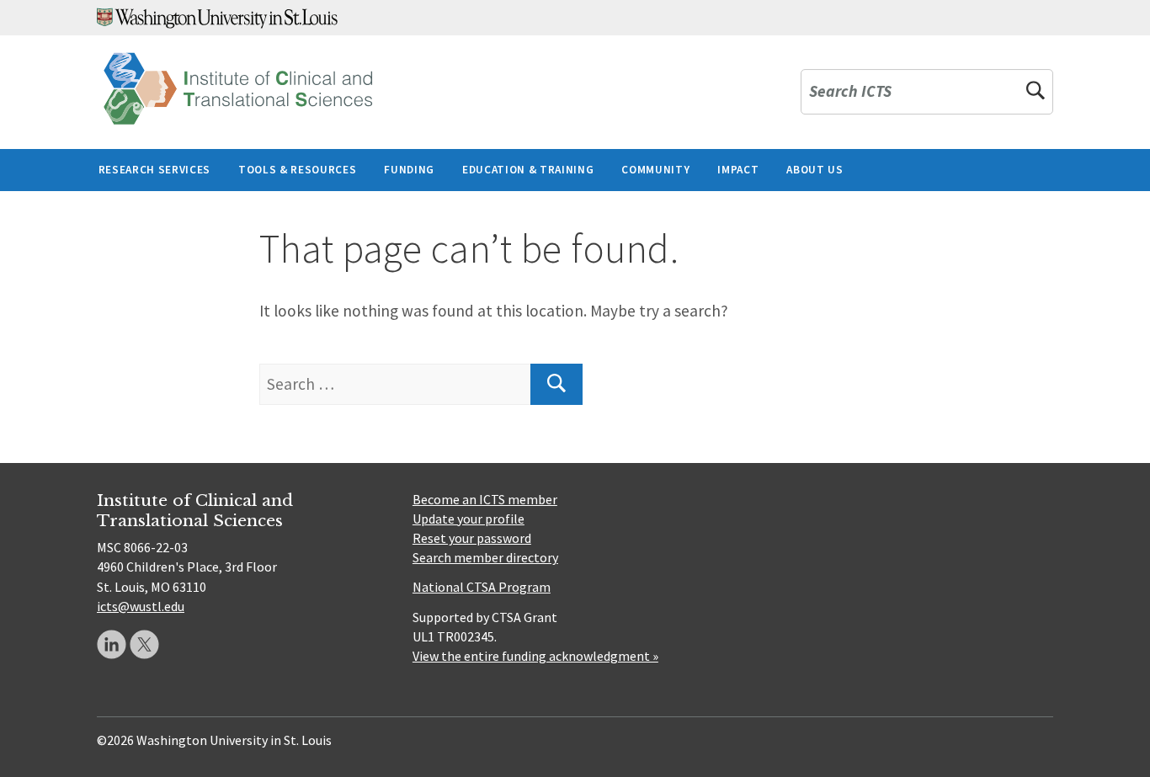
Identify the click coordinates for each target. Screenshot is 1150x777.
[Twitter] (144, 644)
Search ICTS (850, 92)
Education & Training (528, 169)
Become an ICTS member (485, 499)
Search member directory (485, 557)
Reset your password (472, 538)
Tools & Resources (297, 169)
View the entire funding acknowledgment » (535, 655)
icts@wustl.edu (140, 606)
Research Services (154, 169)
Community (655, 169)
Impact (738, 169)
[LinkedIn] (111, 644)
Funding (409, 169)
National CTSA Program (482, 586)
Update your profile (468, 518)
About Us (814, 169)
